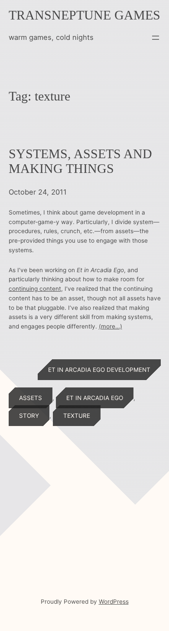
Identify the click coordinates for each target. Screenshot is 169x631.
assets (30, 397)
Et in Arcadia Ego (94, 397)
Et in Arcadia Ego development (99, 369)
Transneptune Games (84, 15)
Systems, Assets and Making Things (80, 161)
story (29, 415)
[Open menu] (155, 38)
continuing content (35, 288)
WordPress (114, 601)
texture (76, 415)
